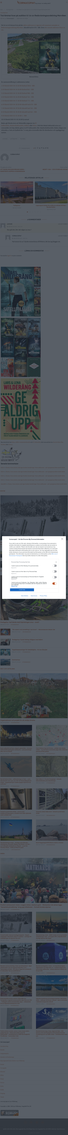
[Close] (62, 539)
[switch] (54, 566)
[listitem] (34, 562)
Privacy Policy (43, 595)
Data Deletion (24, 595)
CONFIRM (22, 589)
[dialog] (34, 567)
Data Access (34, 595)
